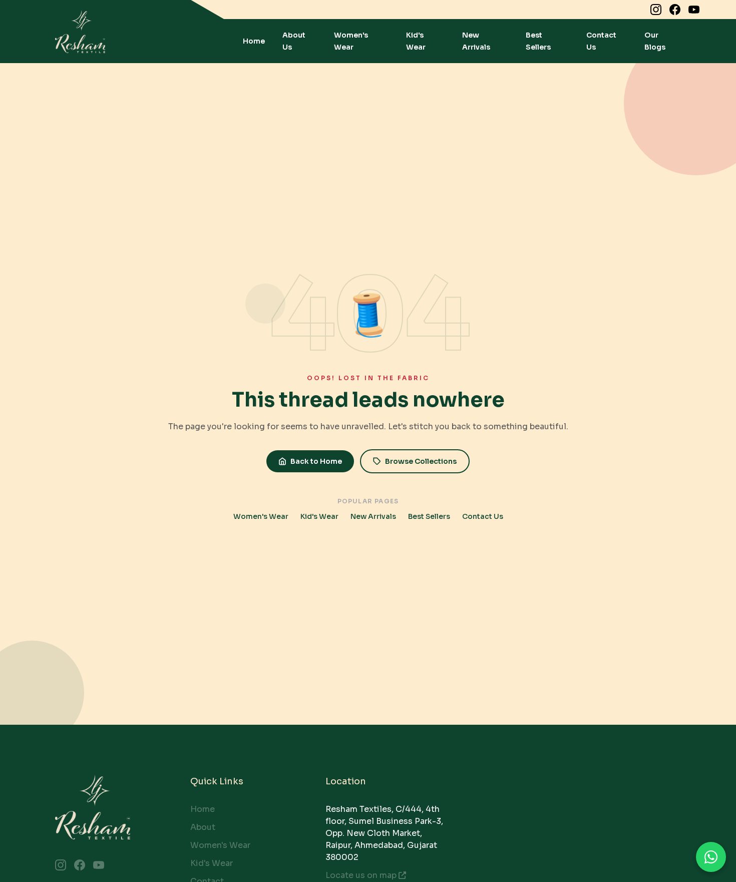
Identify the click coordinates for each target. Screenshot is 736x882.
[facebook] (674, 9)
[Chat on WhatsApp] (711, 857)
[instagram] (655, 9)
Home (254, 41)
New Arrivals (373, 516)
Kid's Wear (319, 516)
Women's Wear (260, 516)
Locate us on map (361, 875)
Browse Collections (421, 461)
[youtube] (693, 9)
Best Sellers (429, 516)
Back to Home (316, 461)
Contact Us (482, 516)
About (202, 827)
